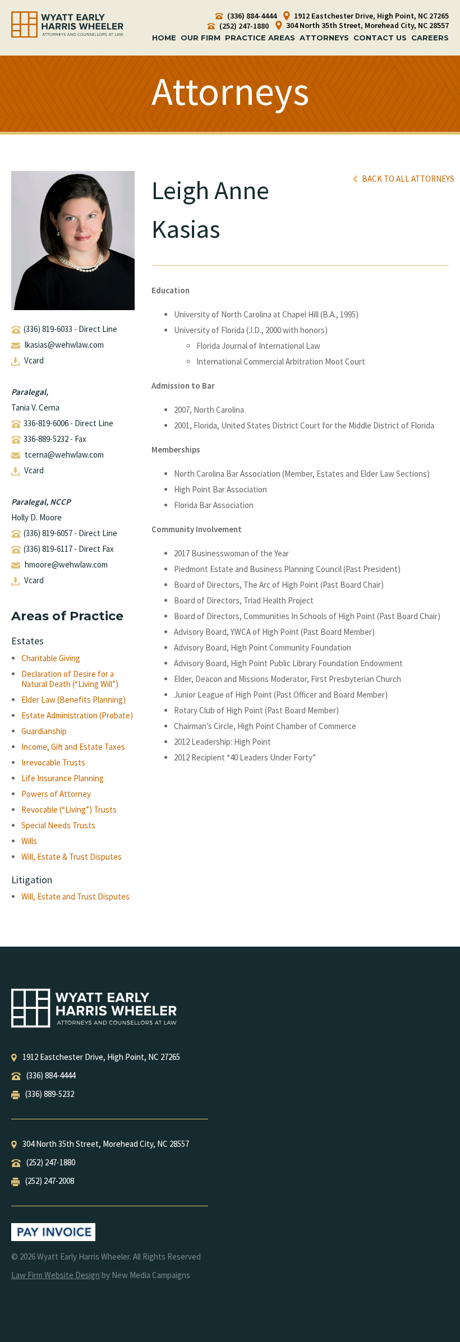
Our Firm (200, 37)
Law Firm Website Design (55, 1275)
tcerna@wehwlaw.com (64, 454)
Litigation (31, 879)
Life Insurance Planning (62, 778)
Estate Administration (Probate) (77, 716)
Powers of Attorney (56, 794)
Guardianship (44, 731)
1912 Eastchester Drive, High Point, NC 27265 (370, 16)
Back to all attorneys (407, 178)
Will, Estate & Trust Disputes (71, 857)
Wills (29, 841)
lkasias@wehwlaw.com (64, 344)
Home (164, 37)
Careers (430, 37)
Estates (27, 640)
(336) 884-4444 (251, 16)
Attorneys (324, 37)
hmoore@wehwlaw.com (66, 564)
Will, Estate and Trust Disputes (75, 897)
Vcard (34, 360)
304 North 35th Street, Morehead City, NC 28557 (366, 25)
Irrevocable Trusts (53, 763)
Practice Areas (260, 37)
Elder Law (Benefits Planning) (73, 700)
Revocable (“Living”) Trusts (69, 810)
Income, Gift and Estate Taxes (73, 747)
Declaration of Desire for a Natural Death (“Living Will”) (69, 679)
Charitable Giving (50, 658)
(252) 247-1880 (243, 26)
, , (101, 1057)
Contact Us (380, 37)
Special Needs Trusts (58, 825)
